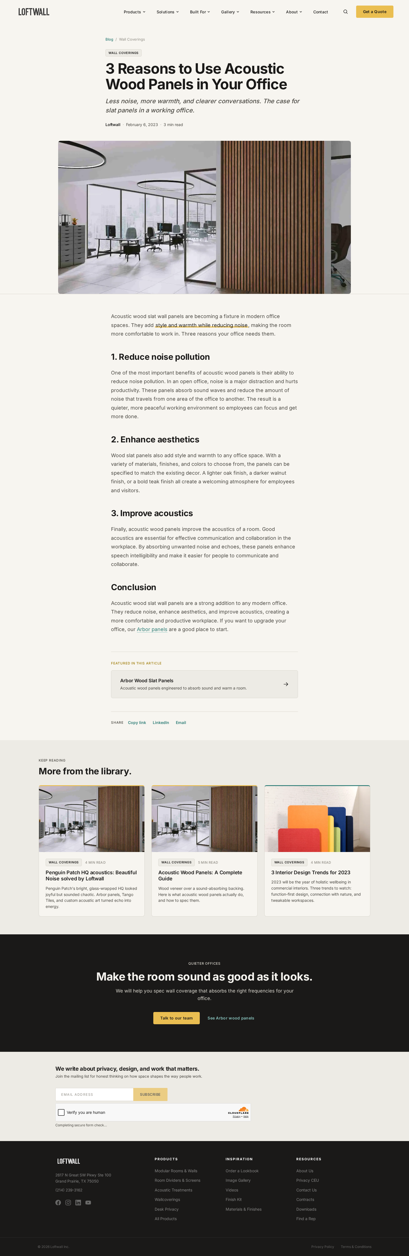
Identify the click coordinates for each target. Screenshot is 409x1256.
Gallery (228, 11)
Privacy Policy (322, 1247)
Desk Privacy (167, 1209)
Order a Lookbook (242, 1170)
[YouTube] (88, 1203)
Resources (260, 11)
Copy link (137, 722)
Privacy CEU (307, 1180)
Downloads (306, 1209)
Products (132, 11)
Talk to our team (176, 1018)
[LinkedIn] (78, 1203)
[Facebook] (58, 1203)
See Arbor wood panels (231, 1018)
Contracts (305, 1199)
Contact (320, 11)
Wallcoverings (167, 1199)
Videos (232, 1190)
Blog (109, 39)
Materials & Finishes (244, 1209)
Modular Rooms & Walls (176, 1170)
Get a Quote (374, 11)
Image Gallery (238, 1180)
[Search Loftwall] (345, 12)
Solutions (166, 11)
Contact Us (306, 1190)
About (292, 11)
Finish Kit (234, 1199)
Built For (198, 11)
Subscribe (150, 1094)
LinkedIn (161, 722)
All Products (166, 1218)
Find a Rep (306, 1218)
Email (181, 722)
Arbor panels (152, 629)
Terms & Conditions (356, 1247)
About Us (304, 1170)
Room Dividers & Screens (177, 1180)
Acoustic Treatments (173, 1190)
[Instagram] (68, 1203)
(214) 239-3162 (68, 1190)
